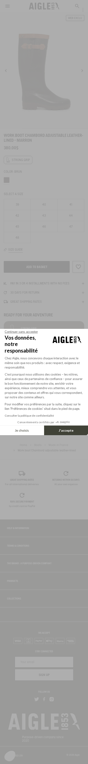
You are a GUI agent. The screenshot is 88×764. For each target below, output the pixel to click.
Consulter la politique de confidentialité (29, 415)
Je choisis (22, 430)
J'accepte (66, 430)
